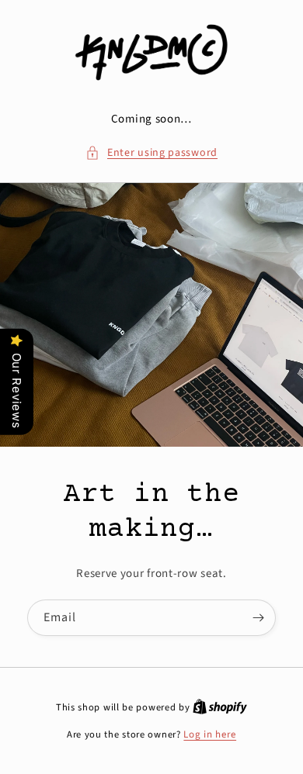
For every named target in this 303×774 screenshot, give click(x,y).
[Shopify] (220, 707)
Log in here (209, 734)
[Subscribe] (258, 618)
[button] (151, 153)
